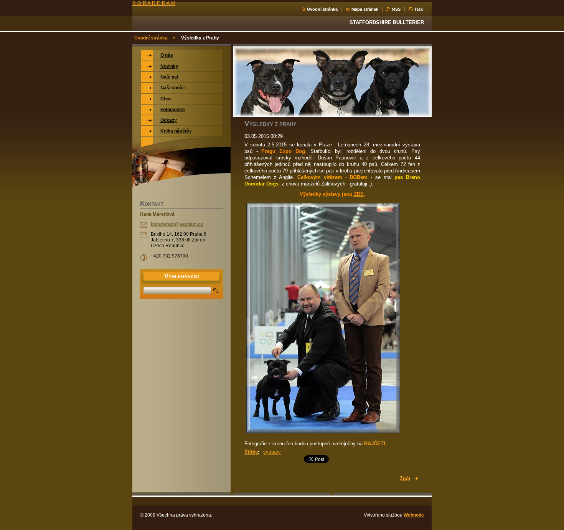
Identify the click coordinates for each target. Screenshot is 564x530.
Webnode (414, 515)
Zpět (405, 478)
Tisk (418, 9)
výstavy (272, 452)
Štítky (251, 452)
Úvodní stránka (322, 9)
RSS (396, 9)
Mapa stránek (364, 9)
